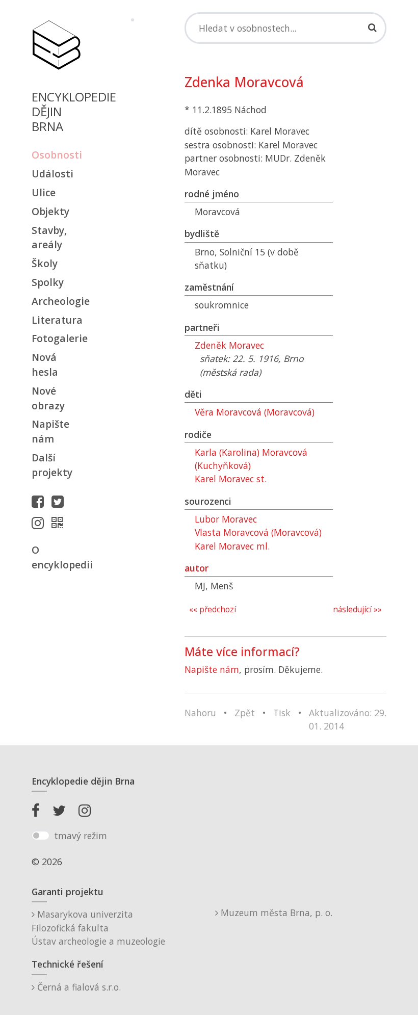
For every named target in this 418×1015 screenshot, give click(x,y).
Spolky (48, 282)
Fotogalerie (56, 338)
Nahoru (200, 713)
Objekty (50, 211)
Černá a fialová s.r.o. (78, 987)
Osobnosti (56, 155)
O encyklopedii (56, 557)
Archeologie (56, 301)
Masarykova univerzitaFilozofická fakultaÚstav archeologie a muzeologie (98, 927)
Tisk (282, 713)
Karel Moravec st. (231, 479)
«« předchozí (212, 609)
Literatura (56, 320)
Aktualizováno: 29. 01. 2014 (347, 719)
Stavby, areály (49, 237)
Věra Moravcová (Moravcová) (255, 412)
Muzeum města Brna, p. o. (275, 912)
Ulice (44, 192)
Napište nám (50, 431)
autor (196, 568)
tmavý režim (80, 835)
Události (52, 173)
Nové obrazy (48, 398)
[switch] (40, 835)
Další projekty (52, 465)
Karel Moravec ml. (232, 546)
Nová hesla (45, 364)
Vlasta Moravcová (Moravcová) (258, 532)
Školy (45, 263)
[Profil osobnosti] (59, 522)
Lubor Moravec (226, 519)
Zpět (244, 713)
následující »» (357, 609)
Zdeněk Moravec (229, 345)
